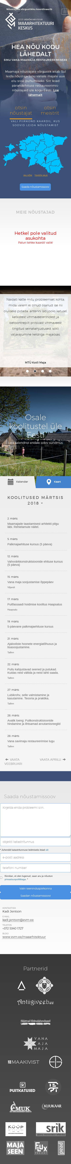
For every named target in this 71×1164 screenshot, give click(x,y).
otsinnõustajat (21, 110)
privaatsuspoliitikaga (15, 879)
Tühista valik (41, 175)
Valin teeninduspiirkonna (35, 888)
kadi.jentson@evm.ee (18, 920)
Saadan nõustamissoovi (35, 895)
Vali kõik (27, 175)
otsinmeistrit (50, 110)
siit (47, 849)
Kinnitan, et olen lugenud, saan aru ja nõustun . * (29, 878)
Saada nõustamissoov (35, 186)
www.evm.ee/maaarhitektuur (24, 937)
